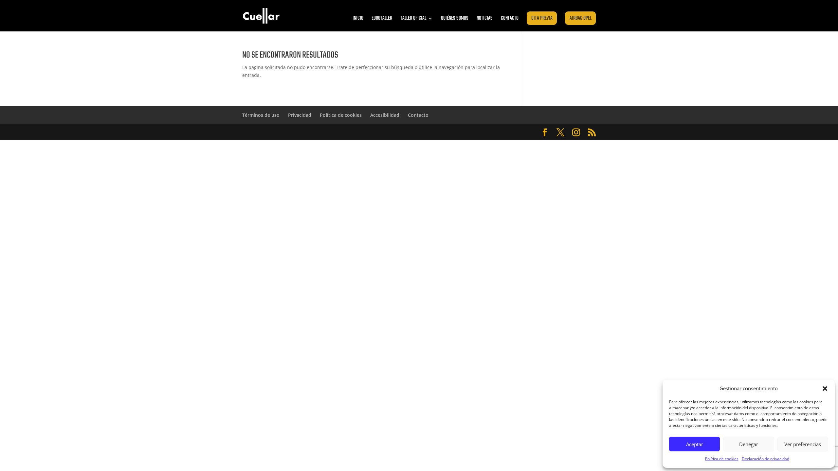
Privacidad (299, 115)
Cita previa (542, 18)
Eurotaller (382, 18)
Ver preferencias (802, 444)
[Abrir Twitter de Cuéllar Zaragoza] (560, 133)
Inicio (358, 18)
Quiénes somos (454, 18)
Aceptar (694, 444)
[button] (825, 388)
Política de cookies (721, 459)
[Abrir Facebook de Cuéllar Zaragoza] (545, 133)
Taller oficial (413, 18)
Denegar (748, 444)
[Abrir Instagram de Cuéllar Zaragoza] (576, 133)
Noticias (485, 18)
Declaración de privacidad (765, 459)
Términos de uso (261, 115)
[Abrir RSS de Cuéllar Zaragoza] (592, 133)
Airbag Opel (581, 18)
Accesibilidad (384, 115)
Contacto (510, 18)
